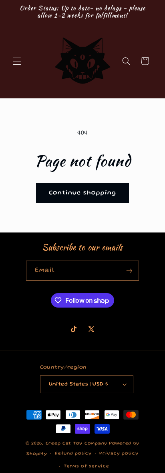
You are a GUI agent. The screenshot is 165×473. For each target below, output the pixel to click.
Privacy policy (118, 454)
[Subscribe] (129, 270)
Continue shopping (83, 193)
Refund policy (73, 454)
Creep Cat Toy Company (76, 444)
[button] (17, 61)
